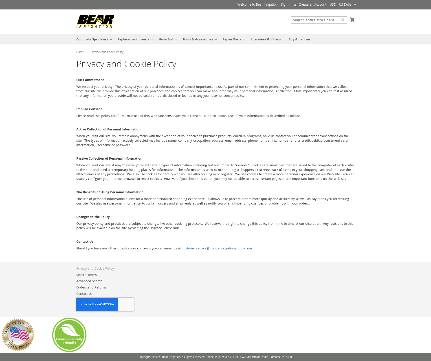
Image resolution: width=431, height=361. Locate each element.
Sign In (286, 4)
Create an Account (312, 4)
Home (80, 52)
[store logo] (95, 21)
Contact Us (84, 293)
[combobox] (319, 20)
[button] (343, 4)
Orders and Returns (91, 287)
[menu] (215, 39)
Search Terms (86, 275)
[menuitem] (93, 39)
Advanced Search (89, 281)
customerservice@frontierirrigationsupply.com (217, 248)
